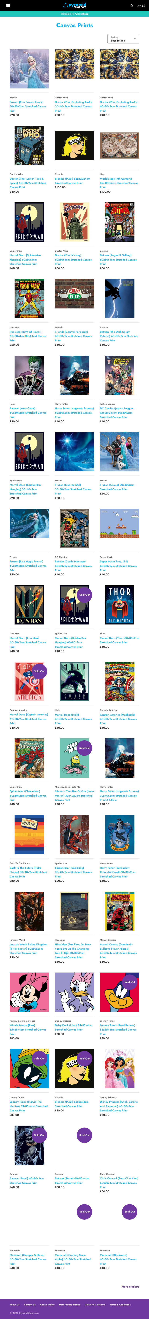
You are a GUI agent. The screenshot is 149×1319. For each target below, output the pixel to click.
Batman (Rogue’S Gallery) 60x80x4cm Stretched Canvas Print (118, 259)
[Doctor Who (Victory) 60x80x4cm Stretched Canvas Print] (74, 222)
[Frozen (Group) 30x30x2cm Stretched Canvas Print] (119, 451)
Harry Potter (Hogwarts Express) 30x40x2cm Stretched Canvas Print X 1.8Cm (119, 795)
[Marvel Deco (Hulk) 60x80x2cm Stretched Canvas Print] (74, 681)
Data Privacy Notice (69, 1304)
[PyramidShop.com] (74, 5)
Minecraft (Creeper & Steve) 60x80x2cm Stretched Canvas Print (28, 1259)
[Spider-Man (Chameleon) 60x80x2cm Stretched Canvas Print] (29, 758)
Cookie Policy (47, 1304)
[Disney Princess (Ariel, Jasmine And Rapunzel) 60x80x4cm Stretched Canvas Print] (119, 1068)
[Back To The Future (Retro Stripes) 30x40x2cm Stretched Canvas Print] (29, 834)
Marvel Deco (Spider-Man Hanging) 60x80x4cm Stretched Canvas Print (25, 259)
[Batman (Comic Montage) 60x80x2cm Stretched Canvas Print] (74, 528)
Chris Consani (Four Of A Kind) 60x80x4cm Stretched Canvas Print (119, 1182)
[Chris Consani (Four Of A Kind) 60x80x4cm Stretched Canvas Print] (119, 1145)
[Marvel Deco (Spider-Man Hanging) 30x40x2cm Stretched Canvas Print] (29, 451)
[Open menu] (8, 5)
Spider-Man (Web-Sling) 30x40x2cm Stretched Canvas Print (73, 872)
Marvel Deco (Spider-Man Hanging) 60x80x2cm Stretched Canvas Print (70, 642)
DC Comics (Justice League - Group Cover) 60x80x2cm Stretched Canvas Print (117, 412)
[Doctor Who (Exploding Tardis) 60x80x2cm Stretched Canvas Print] (119, 69)
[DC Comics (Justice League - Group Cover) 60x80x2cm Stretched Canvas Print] (119, 375)
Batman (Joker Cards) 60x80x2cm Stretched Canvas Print (28, 412)
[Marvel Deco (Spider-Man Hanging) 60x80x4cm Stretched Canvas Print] (29, 222)
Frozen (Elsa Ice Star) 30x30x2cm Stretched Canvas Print (73, 489)
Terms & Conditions (120, 1304)
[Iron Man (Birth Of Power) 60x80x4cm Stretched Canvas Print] (29, 298)
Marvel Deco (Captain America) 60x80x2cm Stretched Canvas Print (29, 719)
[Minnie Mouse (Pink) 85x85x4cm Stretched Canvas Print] (29, 992)
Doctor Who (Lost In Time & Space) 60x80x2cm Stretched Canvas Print (28, 183)
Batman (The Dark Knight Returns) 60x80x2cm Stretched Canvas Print (119, 336)
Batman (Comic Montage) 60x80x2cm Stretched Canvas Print (73, 565)
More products (130, 1287)
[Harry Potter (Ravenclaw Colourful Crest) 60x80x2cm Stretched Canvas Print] (119, 834)
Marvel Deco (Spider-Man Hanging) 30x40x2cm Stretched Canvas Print (25, 489)
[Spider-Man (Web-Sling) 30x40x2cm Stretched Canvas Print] (74, 834)
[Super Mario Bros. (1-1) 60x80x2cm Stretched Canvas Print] (119, 528)
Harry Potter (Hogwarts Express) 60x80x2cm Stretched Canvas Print (74, 412)
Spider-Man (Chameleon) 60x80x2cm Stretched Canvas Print (28, 795)
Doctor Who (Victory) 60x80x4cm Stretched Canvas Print (73, 259)
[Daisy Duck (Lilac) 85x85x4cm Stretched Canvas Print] (74, 992)
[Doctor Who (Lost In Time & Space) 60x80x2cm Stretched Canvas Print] (29, 145)
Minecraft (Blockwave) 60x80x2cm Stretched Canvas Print (118, 1259)
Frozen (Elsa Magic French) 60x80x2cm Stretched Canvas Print (28, 565)
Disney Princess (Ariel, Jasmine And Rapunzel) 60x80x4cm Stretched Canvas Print (119, 1106)
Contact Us (30, 1304)
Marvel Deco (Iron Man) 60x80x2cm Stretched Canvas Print (28, 642)
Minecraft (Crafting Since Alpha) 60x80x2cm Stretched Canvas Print (73, 1259)
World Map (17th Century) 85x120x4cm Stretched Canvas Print (119, 183)
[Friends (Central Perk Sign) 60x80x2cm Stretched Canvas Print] (74, 298)
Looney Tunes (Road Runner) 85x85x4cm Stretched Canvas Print (118, 1029)
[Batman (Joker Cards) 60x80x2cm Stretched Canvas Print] (29, 375)
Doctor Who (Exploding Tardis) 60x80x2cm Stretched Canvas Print (119, 106)
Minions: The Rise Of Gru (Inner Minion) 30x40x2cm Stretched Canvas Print (74, 795)
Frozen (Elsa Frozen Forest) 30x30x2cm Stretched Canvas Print (28, 106)
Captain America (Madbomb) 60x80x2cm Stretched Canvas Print (118, 719)
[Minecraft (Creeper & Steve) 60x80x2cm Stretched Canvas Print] (29, 1222)
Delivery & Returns (95, 1304)
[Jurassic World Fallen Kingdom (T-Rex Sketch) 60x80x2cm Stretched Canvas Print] (29, 911)
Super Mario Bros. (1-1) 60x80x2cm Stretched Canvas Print (118, 565)
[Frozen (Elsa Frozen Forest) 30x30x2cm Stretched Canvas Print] (29, 69)
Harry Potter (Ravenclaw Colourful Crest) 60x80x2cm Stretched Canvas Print (117, 872)
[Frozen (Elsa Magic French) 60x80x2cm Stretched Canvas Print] (29, 528)
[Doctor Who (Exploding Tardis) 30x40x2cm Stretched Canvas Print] (74, 69)
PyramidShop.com (28, 1313)
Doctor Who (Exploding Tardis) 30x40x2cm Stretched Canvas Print (74, 106)
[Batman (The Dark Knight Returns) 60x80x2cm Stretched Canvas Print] (119, 298)
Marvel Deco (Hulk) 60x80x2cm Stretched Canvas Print (73, 719)
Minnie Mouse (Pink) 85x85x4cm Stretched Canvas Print (28, 1029)
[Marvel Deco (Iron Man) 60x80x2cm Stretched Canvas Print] (29, 605)
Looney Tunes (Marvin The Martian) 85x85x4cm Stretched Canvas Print (29, 1106)
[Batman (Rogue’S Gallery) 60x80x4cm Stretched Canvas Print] (119, 222)
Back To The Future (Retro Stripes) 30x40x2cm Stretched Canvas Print (28, 872)
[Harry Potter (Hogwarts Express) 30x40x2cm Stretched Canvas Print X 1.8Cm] (119, 758)
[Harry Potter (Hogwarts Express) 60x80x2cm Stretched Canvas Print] (74, 375)
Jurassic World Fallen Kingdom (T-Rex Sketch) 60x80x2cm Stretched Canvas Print (28, 948)
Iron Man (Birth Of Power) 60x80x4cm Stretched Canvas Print (28, 336)
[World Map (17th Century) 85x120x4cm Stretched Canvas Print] (119, 145)
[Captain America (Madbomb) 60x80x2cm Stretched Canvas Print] (119, 681)
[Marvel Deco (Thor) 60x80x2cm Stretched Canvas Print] (119, 605)
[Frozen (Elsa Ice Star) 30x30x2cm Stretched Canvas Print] (74, 451)
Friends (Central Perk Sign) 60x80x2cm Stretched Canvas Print (73, 336)
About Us (14, 1304)
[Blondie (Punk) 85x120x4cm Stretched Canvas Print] (74, 145)
